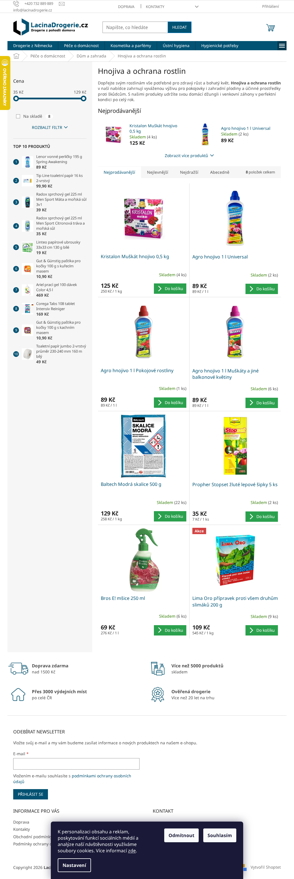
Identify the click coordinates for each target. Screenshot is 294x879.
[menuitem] (32, 45)
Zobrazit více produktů (186, 155)
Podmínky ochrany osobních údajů (46, 844)
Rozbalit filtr (47, 127)
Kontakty (155, 6)
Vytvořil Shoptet (266, 867)
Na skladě (36, 116)
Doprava (126, 6)
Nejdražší (189, 172)
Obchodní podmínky (32, 836)
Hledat (179, 27)
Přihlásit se (30, 794)
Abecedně (219, 172)
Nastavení (74, 865)
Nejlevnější (157, 172)
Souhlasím (220, 835)
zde (132, 850)
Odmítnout (181, 835)
